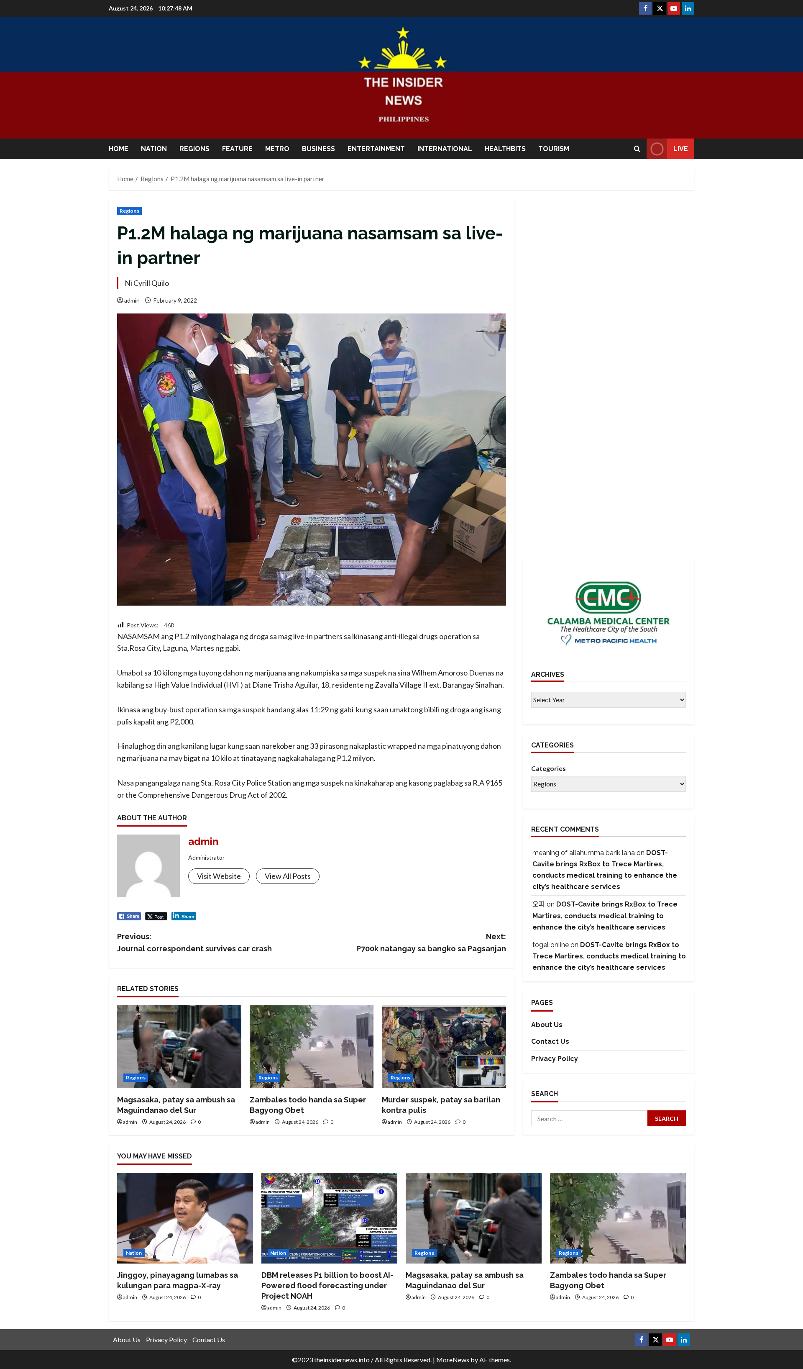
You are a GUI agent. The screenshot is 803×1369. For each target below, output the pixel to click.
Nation (154, 149)
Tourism (553, 149)
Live (680, 149)
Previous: (194, 942)
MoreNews (452, 1360)
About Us (547, 1025)
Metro (277, 149)
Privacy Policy (554, 1059)
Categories (548, 769)
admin (132, 300)
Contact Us (550, 1042)
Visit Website (219, 876)
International (444, 149)
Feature (237, 149)
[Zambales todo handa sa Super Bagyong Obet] (312, 1046)
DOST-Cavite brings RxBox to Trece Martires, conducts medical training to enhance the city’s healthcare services (605, 916)
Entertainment (376, 149)
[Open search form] (637, 149)
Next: (431, 942)
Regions (194, 149)
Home (118, 149)
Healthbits (505, 149)
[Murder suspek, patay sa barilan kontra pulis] (444, 1046)
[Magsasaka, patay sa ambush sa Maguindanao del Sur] (179, 1046)
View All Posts (288, 876)
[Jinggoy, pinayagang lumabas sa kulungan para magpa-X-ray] (185, 1218)
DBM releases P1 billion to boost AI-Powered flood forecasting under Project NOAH (327, 1285)
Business (318, 149)
